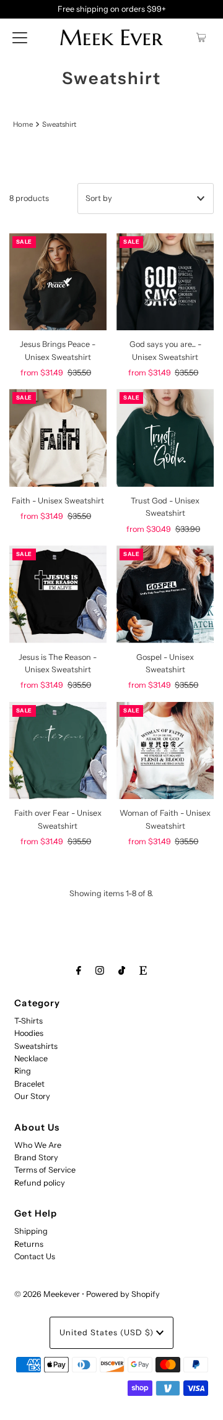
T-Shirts (28, 1020)
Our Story (32, 1096)
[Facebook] (78, 970)
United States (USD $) (107, 1332)
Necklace (31, 1058)
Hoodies (28, 1033)
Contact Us (34, 1256)
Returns (28, 1244)
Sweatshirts (36, 1046)
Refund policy (39, 1182)
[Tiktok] (121, 970)
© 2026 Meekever (47, 1294)
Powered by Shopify (123, 1294)
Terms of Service (45, 1169)
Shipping (31, 1231)
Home (23, 124)
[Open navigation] (20, 37)
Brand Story (36, 1157)
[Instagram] (99, 970)
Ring (22, 1071)
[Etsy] (143, 970)
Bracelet (29, 1084)
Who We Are (37, 1145)
